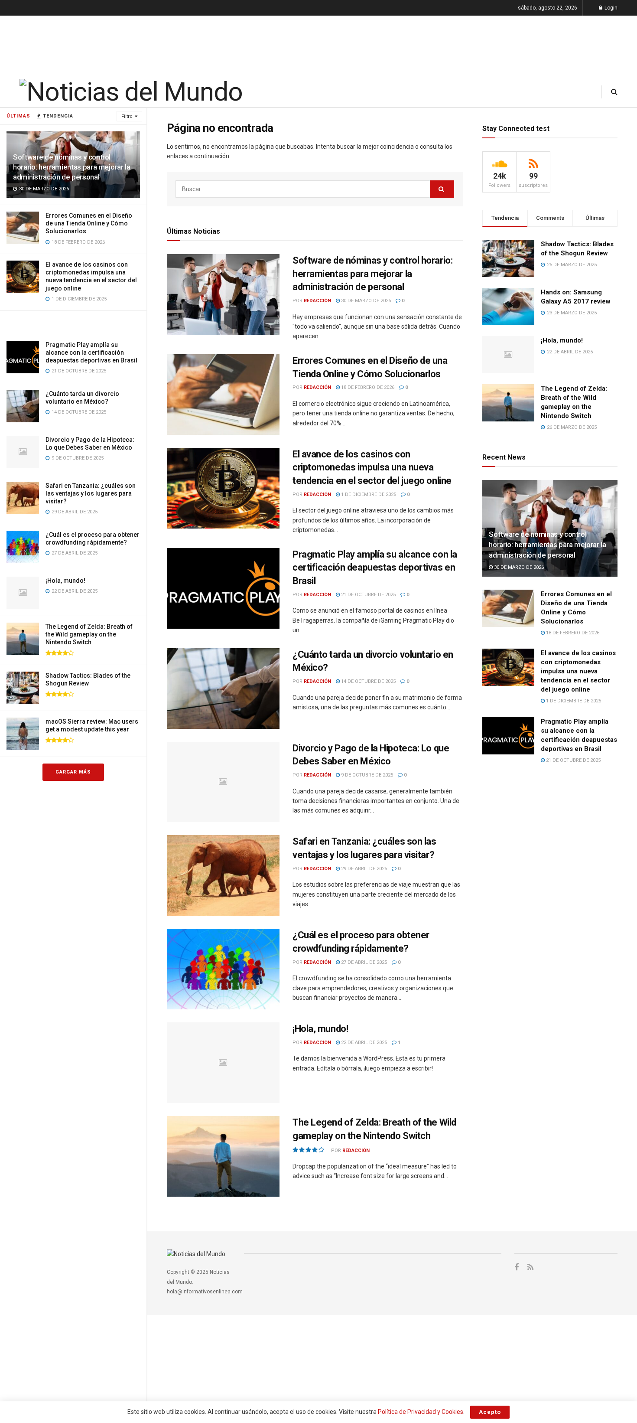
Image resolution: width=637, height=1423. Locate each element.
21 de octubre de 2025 (368, 594)
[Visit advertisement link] (73, 322)
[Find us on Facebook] (516, 1268)
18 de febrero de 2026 (367, 387)
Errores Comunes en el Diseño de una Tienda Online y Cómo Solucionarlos (89, 223)
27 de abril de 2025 (363, 962)
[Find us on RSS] (530, 1268)
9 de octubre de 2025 (366, 775)
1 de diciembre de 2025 (368, 494)
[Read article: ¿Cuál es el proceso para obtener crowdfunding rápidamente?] (223, 969)
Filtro (127, 116)
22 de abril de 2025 (363, 1042)
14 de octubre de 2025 (368, 681)
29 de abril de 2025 (363, 868)
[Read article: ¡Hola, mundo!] (223, 1062)
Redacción (317, 301)
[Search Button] (614, 91)
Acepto (490, 1412)
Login (610, 8)
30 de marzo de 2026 (365, 301)
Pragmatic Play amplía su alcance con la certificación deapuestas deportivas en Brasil (91, 352)
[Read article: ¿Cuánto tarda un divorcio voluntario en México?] (223, 688)
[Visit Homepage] (131, 92)
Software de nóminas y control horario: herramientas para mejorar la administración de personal (71, 167)
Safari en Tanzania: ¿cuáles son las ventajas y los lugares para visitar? (91, 493)
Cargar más (73, 772)
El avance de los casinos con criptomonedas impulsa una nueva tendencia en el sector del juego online (372, 467)
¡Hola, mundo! (65, 580)
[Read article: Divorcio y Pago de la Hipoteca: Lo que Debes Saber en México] (223, 782)
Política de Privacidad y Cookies (420, 1411)
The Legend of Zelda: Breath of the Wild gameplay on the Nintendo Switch (89, 634)
